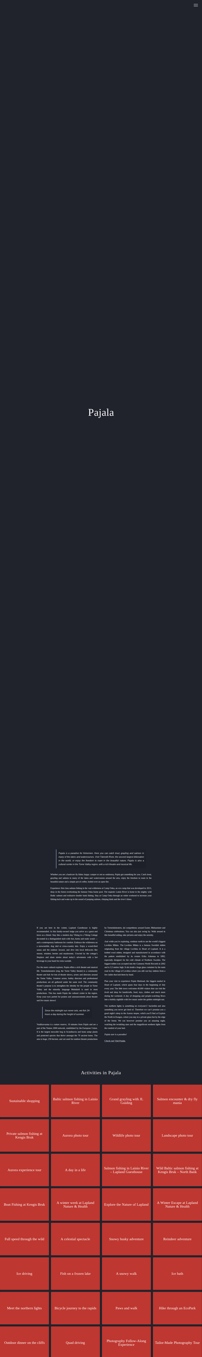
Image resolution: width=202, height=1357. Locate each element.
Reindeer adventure (177, 1239)
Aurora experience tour (24, 1170)
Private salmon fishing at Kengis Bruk (24, 1135)
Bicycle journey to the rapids (75, 1308)
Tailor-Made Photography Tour (177, 1343)
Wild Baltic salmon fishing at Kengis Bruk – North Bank (177, 1170)
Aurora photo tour (75, 1135)
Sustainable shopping (24, 1101)
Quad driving (75, 1343)
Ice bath (177, 1273)
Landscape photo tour (177, 1135)
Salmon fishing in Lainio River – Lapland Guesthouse (126, 1170)
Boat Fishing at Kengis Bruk (24, 1204)
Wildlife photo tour (126, 1135)
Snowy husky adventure (126, 1239)
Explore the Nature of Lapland (126, 1204)
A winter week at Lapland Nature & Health (75, 1204)
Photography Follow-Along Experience (126, 1342)
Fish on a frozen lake (75, 1273)
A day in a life (75, 1170)
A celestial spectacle (75, 1239)
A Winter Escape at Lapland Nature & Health (177, 1204)
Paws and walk (126, 1308)
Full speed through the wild (24, 1239)
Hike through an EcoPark (177, 1308)
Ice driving (24, 1273)
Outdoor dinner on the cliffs (24, 1343)
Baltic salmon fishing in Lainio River (75, 1101)
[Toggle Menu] (195, 5)
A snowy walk (126, 1273)
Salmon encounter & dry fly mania (177, 1101)
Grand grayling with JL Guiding (126, 1101)
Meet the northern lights (24, 1308)
